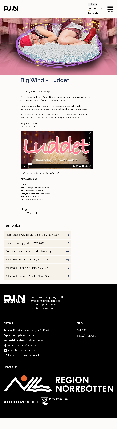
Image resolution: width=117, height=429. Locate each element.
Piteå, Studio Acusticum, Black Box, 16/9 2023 (32, 234)
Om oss (81, 330)
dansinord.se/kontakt (31, 340)
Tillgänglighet (87, 335)
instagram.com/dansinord (23, 355)
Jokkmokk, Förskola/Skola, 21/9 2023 (27, 275)
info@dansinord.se (23, 335)
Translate (93, 13)
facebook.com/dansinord (23, 345)
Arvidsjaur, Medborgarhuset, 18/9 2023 (28, 251)
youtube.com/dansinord (22, 350)
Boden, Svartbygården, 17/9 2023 (24, 243)
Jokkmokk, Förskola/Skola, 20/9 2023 (27, 259)
